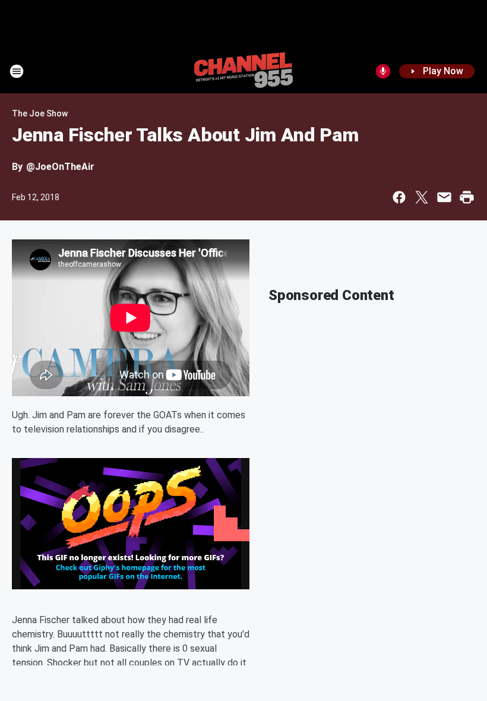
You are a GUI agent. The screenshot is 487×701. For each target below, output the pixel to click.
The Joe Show (40, 113)
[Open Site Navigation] (17, 71)
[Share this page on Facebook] (399, 197)
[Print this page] (466, 197)
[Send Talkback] (383, 71)
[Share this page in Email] (444, 197)
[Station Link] (243, 71)
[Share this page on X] (421, 197)
